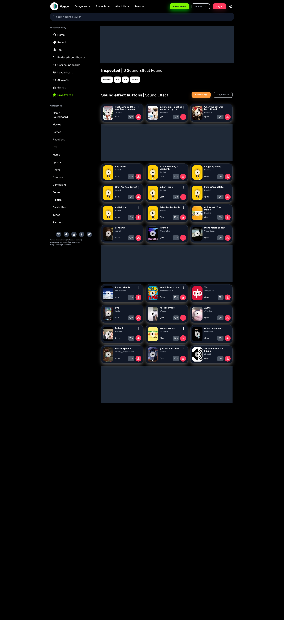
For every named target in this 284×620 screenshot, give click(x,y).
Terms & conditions (58, 240)
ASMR (207, 308)
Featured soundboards (71, 57)
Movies (57, 124)
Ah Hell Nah (121, 207)
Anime (56, 169)
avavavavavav (168, 328)
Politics (57, 199)
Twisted (164, 228)
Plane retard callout (214, 228)
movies (107, 79)
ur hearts (120, 228)
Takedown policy (74, 240)
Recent (61, 42)
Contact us (66, 245)
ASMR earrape (167, 308)
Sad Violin (120, 166)
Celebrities (59, 207)
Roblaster (164, 113)
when (135, 79)
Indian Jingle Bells (214, 187)
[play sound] (108, 112)
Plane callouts (122, 287)
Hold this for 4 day (169, 287)
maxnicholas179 (166, 291)
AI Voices (62, 80)
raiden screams (212, 328)
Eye (117, 308)
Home (61, 34)
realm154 (164, 352)
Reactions (59, 139)
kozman (118, 331)
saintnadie (164, 331)
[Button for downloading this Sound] (138, 117)
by (117, 79)
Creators (58, 177)
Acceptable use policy (59, 242)
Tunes (56, 215)
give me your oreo (169, 348)
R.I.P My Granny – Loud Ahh (169, 167)
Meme (56, 154)
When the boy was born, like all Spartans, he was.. (214, 108)
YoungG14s (209, 291)
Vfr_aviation (165, 231)
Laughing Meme (212, 166)
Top (59, 50)
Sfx (55, 147)
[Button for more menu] (138, 107)
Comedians (59, 184)
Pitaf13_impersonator (124, 352)
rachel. (118, 231)
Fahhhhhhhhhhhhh (170, 207)
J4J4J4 (118, 113)
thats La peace (123, 348)
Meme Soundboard (60, 115)
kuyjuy (118, 311)
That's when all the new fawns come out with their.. (126, 108)
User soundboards (68, 65)
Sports (57, 162)
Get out (119, 328)
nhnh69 (207, 354)
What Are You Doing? (126, 187)
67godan (163, 311)
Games (61, 87)
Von (206, 287)
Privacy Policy (74, 242)
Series (56, 192)
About (58, 245)
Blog (52, 245)
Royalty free (65, 95)
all (125, 79)
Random (58, 222)
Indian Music (166, 187)
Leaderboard (65, 72)
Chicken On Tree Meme (212, 208)
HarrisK (118, 170)
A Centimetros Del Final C (214, 349)
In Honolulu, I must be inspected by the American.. (171, 108)
